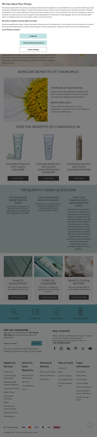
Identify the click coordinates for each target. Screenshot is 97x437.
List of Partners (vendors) (11, 30)
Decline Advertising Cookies (33, 43)
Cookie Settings (33, 50)
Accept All (33, 36)
